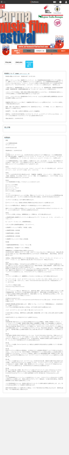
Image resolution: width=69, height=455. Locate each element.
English (19, 62)
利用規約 (7, 137)
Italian (8, 62)
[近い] (2, 6)
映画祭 (29, 51)
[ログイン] (66, 2)
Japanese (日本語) (29, 64)
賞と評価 (7, 127)
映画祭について (16, 73)
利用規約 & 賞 (40, 51)
